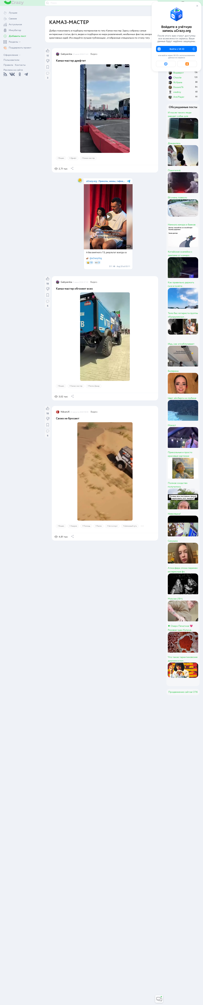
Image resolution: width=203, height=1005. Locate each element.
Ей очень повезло (177, 197)
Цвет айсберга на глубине (182, 398)
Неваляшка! (174, 514)
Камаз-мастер (89, 158)
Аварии (74, 526)
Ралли (99, 526)
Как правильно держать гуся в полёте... (181, 284)
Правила (8, 65)
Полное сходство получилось (177, 485)
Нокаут (172, 425)
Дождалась (174, 143)
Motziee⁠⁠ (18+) (175, 599)
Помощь (87, 526)
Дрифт (74, 158)
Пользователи (11, 60)
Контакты (20, 65)
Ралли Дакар (94, 386)
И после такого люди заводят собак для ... (179, 114)
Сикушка (173, 541)
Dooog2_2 (191, 131)
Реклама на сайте (13, 70)
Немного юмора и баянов (181, 224)
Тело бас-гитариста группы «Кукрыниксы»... (183, 315)
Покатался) (174, 170)
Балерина (173, 371)
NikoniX (65, 412)
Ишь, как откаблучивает (181, 344)
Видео (93, 54)
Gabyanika (66, 54)
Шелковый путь (130, 526)
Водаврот (191, 185)
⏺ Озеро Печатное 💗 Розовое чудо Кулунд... (180, 628)
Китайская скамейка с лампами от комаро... (180, 253)
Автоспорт (113, 526)
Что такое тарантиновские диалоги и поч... (182, 659)
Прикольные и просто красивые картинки (180, 454)
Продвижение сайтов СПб (183, 692)
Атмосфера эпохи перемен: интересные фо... (183, 569)
